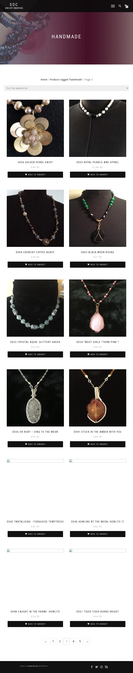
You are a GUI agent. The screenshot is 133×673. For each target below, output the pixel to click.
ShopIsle (24, 666)
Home (44, 79)
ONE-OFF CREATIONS (14, 8)
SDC (14, 5)
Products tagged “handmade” (66, 79)
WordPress (43, 666)
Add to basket (37, 175)
